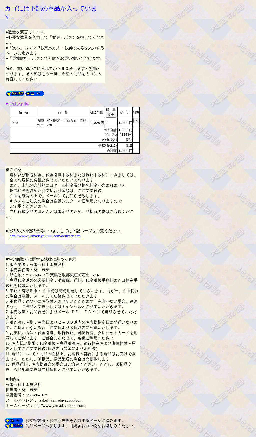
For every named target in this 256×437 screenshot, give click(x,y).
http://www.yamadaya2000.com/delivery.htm (45, 236)
